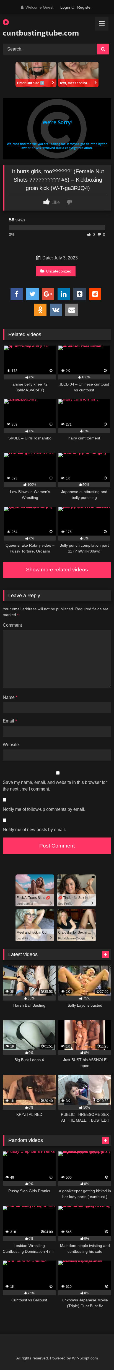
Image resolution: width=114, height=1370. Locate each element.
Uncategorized (58, 271)
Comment (12, 625)
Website (11, 744)
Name (10, 697)
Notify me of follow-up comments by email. (44, 809)
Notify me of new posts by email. (34, 829)
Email (10, 721)
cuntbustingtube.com (40, 33)
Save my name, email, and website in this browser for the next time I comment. (55, 785)
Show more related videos (57, 569)
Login (65, 7)
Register (84, 7)
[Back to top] (97, 1353)
